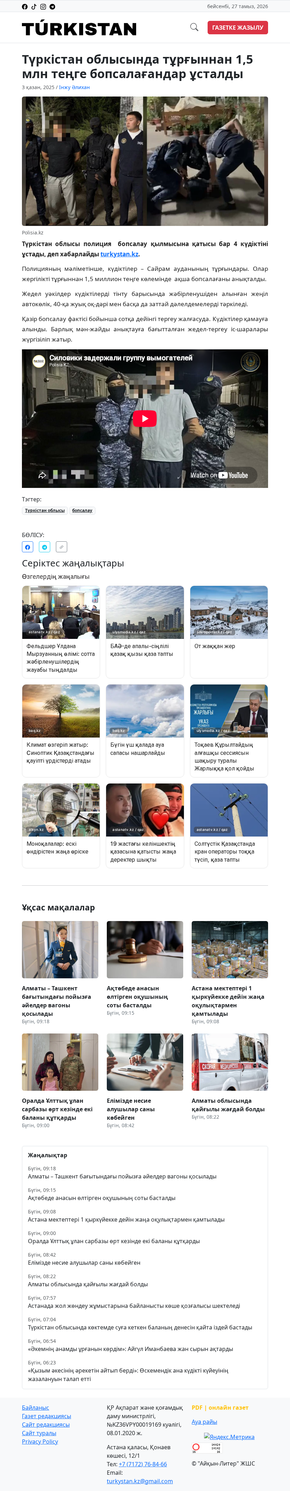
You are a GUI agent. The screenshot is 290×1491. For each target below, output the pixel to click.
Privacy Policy (40, 1441)
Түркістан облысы (45, 510)
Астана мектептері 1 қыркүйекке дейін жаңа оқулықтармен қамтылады (126, 1219)
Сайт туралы (39, 1433)
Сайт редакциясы (46, 1424)
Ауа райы (204, 1422)
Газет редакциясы (46, 1416)
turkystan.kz (119, 254)
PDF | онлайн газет (220, 1407)
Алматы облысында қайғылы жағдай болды (88, 1284)
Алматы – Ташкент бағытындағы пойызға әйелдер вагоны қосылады (122, 1176)
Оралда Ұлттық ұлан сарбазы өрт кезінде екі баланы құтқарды (114, 1241)
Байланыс (35, 1407)
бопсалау (82, 510)
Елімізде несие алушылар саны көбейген (84, 1262)
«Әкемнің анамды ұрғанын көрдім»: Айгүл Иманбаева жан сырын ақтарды (130, 1349)
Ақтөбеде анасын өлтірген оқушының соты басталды (101, 1198)
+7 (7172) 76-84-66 (143, 1464)
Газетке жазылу (237, 27)
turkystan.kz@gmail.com (140, 1481)
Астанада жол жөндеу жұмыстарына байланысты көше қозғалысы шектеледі (134, 1306)
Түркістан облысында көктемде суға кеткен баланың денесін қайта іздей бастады (140, 1327)
